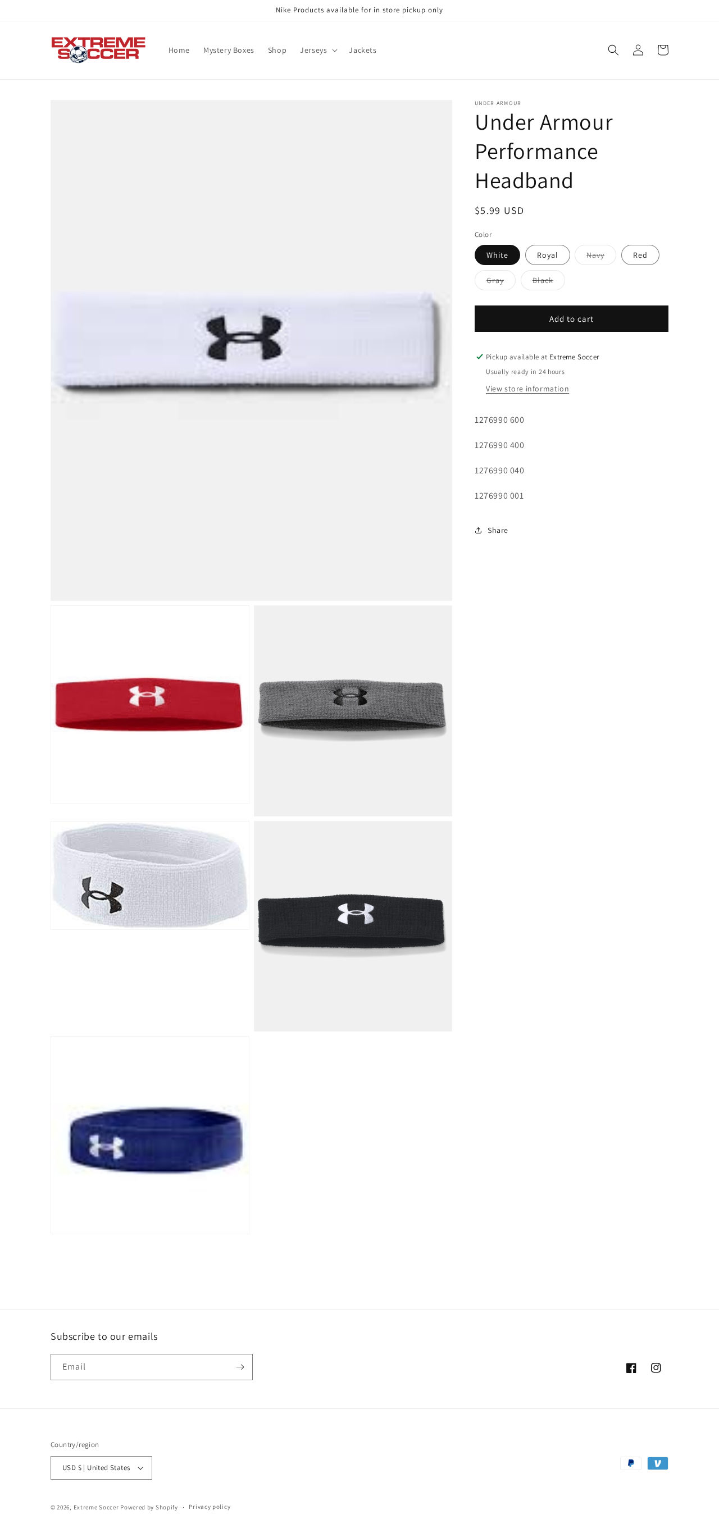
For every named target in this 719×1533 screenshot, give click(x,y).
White (497, 255)
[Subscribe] (239, 1367)
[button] (317, 50)
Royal (547, 255)
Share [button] (498, 530)
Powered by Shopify (149, 1507)
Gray (501, 282)
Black (549, 282)
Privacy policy (209, 1507)
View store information (527, 389)
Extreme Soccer (96, 1507)
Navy (601, 257)
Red (640, 255)
